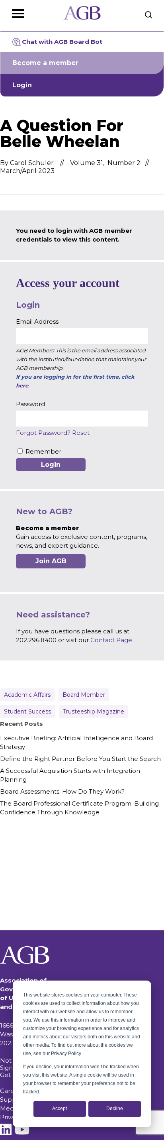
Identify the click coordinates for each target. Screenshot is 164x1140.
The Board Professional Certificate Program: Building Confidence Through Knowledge (79, 808)
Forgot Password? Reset (53, 432)
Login (22, 85)
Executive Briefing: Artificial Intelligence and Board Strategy (76, 742)
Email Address (37, 321)
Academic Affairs (27, 694)
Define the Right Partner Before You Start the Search (80, 759)
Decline (114, 1108)
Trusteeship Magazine (93, 711)
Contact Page (111, 640)
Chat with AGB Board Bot (62, 41)
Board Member (83, 694)
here (22, 385)
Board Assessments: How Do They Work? (62, 791)
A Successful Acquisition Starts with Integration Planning (70, 775)
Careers (11, 1091)
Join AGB (50, 561)
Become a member (45, 63)
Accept (59, 1108)
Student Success (27, 711)
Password (30, 404)
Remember (43, 451)
